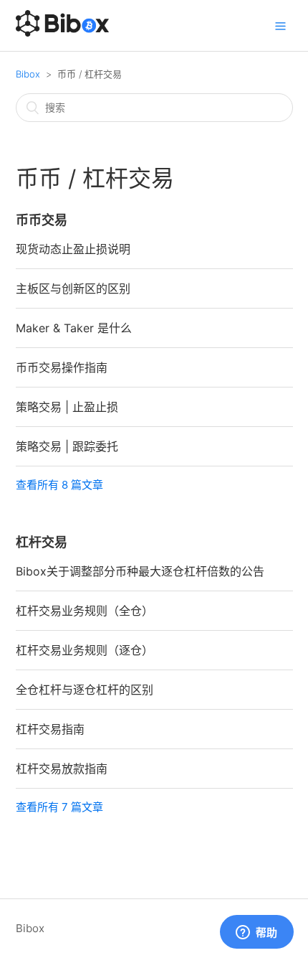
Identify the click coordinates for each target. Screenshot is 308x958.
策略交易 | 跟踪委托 (67, 446)
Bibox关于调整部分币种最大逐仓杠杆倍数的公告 (140, 571)
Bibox (28, 74)
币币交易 (41, 219)
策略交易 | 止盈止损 (67, 407)
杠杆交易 (41, 542)
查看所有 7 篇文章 (59, 807)
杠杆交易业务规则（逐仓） (84, 650)
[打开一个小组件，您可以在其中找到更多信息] (256, 933)
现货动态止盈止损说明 (73, 249)
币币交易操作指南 (61, 367)
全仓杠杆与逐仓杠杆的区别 (84, 689)
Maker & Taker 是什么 (74, 328)
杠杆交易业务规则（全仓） (84, 611)
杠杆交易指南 (50, 729)
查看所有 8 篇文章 (59, 485)
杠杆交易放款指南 (61, 768)
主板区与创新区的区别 (73, 288)
